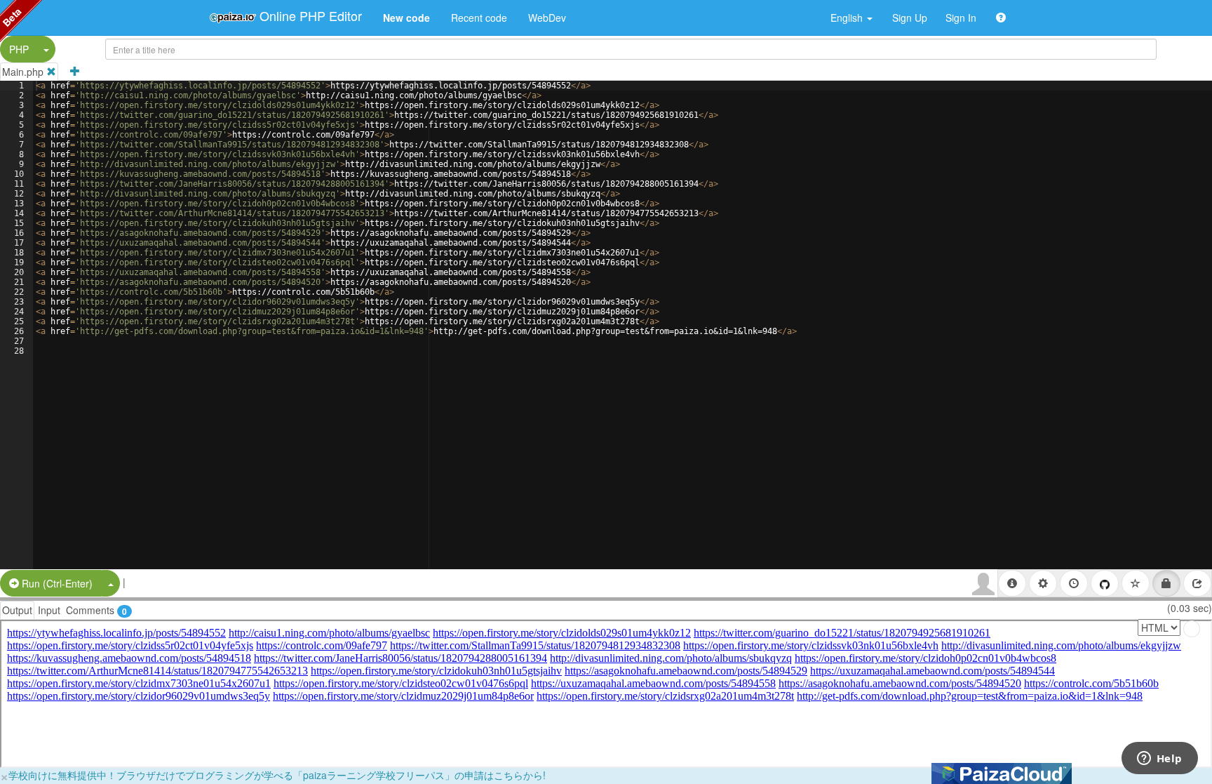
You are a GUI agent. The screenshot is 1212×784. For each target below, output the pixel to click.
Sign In (960, 18)
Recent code (479, 18)
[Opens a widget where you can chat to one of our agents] (1159, 759)
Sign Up (909, 18)
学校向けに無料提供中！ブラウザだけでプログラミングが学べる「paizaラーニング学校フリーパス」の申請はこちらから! (277, 775)
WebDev (547, 18)
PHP (19, 49)
